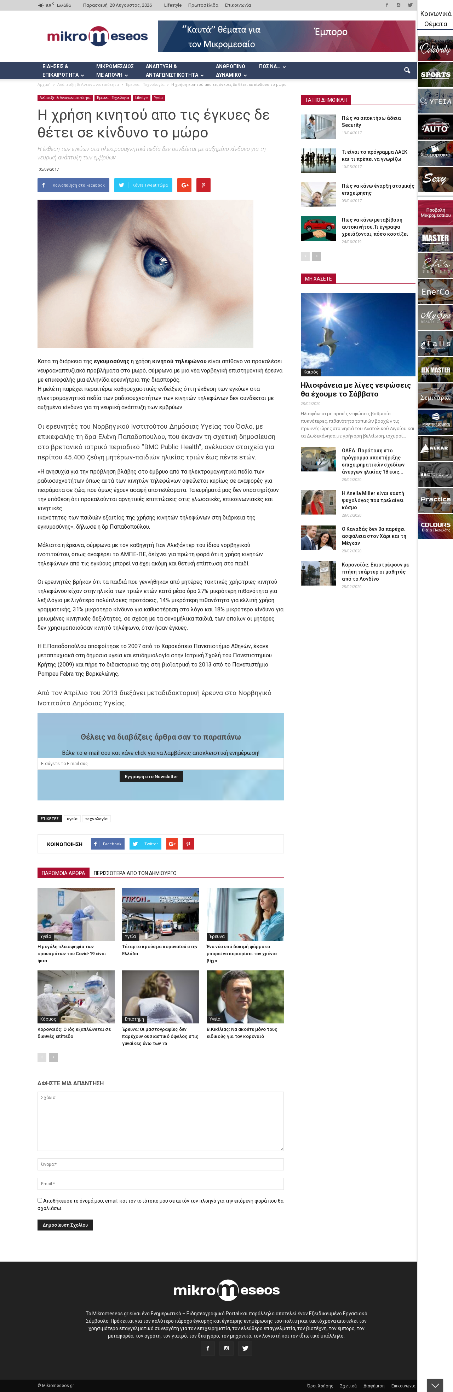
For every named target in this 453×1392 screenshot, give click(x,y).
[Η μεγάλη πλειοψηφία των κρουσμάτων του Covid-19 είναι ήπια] (76, 914)
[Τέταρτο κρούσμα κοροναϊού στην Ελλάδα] (160, 914)
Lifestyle (173, 5)
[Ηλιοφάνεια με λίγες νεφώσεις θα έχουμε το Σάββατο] (358, 334)
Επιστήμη (134, 1019)
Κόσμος (48, 1019)
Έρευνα (217, 936)
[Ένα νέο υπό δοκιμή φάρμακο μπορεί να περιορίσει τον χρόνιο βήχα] (245, 914)
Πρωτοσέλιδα (203, 5)
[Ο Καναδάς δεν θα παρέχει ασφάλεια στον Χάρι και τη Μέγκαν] (318, 537)
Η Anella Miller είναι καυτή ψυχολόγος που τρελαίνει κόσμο (373, 500)
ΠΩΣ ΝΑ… (269, 66)
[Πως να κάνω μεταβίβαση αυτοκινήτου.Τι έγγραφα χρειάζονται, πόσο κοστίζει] (318, 228)
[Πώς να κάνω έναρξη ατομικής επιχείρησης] (318, 194)
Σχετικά (348, 1386)
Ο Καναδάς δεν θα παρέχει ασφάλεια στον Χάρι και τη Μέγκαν (374, 536)
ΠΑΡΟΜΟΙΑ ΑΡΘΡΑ (63, 873)
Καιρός (311, 372)
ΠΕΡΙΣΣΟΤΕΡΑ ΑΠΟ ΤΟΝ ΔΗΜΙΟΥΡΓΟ (135, 873)
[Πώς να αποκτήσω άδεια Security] (318, 126)
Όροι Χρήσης (320, 1386)
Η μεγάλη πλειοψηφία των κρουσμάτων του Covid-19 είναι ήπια (72, 953)
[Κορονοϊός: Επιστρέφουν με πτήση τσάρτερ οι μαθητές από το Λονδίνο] (318, 573)
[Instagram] (398, 5)
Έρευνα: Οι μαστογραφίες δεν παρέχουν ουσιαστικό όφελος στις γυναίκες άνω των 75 (160, 1036)
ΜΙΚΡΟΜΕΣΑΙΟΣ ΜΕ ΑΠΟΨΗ (115, 71)
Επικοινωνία (238, 5)
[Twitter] (410, 5)
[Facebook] (387, 5)
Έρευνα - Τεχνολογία (113, 97)
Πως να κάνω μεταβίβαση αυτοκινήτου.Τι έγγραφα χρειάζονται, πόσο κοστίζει (375, 227)
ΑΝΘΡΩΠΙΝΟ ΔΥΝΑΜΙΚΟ (230, 71)
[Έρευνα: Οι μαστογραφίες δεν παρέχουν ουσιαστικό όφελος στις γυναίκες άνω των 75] (160, 996)
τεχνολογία (96, 818)
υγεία (72, 818)
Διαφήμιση (374, 1386)
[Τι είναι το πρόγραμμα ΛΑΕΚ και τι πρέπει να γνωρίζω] (318, 160)
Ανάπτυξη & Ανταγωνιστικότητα (65, 97)
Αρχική (44, 84)
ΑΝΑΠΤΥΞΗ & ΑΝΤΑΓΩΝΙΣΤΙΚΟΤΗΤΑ (172, 71)
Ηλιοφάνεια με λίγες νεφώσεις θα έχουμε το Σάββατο (356, 389)
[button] (406, 70)
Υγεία (158, 97)
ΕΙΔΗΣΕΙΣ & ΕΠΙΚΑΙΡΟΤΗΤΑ (60, 71)
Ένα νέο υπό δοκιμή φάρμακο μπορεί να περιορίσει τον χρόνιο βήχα (242, 953)
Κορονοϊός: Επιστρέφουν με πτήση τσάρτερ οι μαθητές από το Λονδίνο (375, 572)
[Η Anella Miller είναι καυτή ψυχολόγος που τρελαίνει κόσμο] (318, 502)
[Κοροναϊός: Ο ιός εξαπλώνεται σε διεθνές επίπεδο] (76, 996)
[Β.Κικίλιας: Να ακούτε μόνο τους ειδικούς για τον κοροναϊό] (245, 996)
